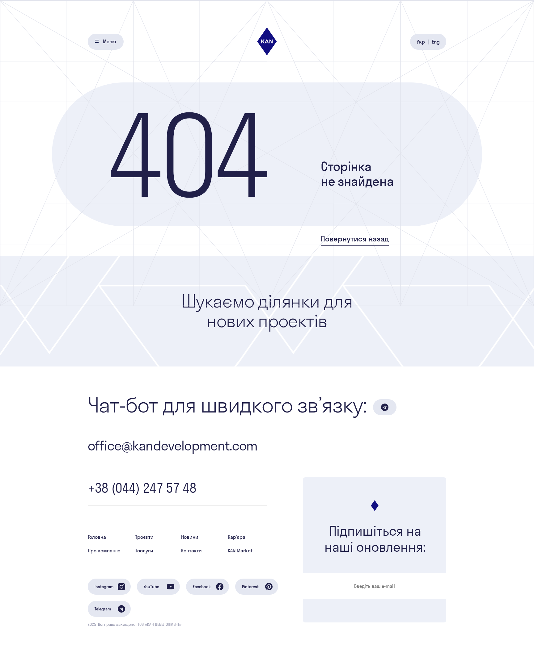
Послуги (143, 550)
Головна (97, 537)
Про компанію (104, 550)
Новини (189, 537)
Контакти (191, 550)
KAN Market (240, 550)
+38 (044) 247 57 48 (142, 488)
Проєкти (144, 537)
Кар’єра (236, 537)
